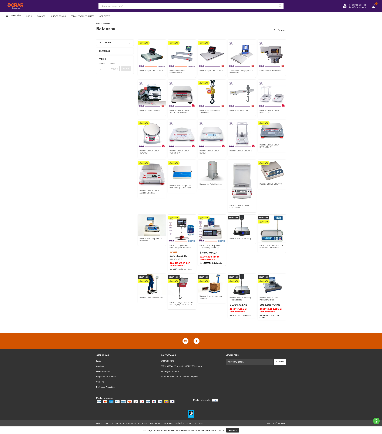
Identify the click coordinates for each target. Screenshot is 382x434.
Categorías (15, 15)
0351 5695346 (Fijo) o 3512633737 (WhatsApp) (181, 366)
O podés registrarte (357, 7)
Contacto (104, 16)
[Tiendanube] (276, 423)
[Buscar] (280, 6)
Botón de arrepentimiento (194, 423)
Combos (41, 16)
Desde (102, 64)
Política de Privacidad (105, 387)
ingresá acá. (178, 423)
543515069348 (167, 361)
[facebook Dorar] (197, 341)
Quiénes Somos (58, 16)
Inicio (29, 16)
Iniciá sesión (360, 5)
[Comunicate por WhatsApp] (376, 421)
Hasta (112, 64)
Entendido (232, 430)
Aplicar (126, 69)
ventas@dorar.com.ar (170, 371)
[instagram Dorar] (185, 341)
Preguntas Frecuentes (82, 16)
